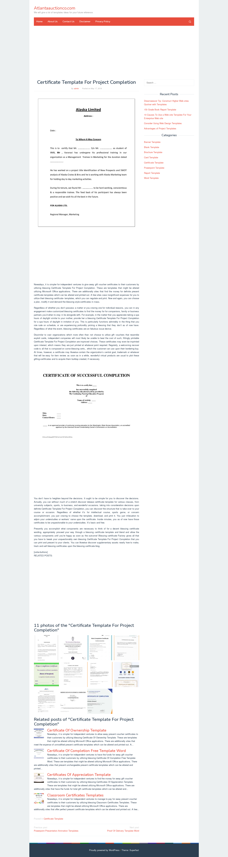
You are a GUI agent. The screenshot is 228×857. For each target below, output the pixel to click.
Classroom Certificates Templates (75, 795)
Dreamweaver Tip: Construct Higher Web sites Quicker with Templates (166, 102)
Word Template (151, 178)
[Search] (190, 21)
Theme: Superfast (130, 850)
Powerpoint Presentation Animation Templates (56, 829)
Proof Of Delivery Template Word (123, 829)
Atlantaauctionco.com (54, 8)
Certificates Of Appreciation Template (79, 774)
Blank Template (151, 147)
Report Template (152, 172)
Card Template (151, 157)
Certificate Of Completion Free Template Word (86, 750)
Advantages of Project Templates (160, 128)
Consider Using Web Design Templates (163, 123)
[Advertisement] (114, 52)
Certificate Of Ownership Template (76, 730)
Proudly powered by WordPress (104, 850)
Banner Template (152, 142)
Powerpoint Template (154, 167)
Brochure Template (153, 152)
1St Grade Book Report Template (160, 109)
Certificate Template (53, 818)
